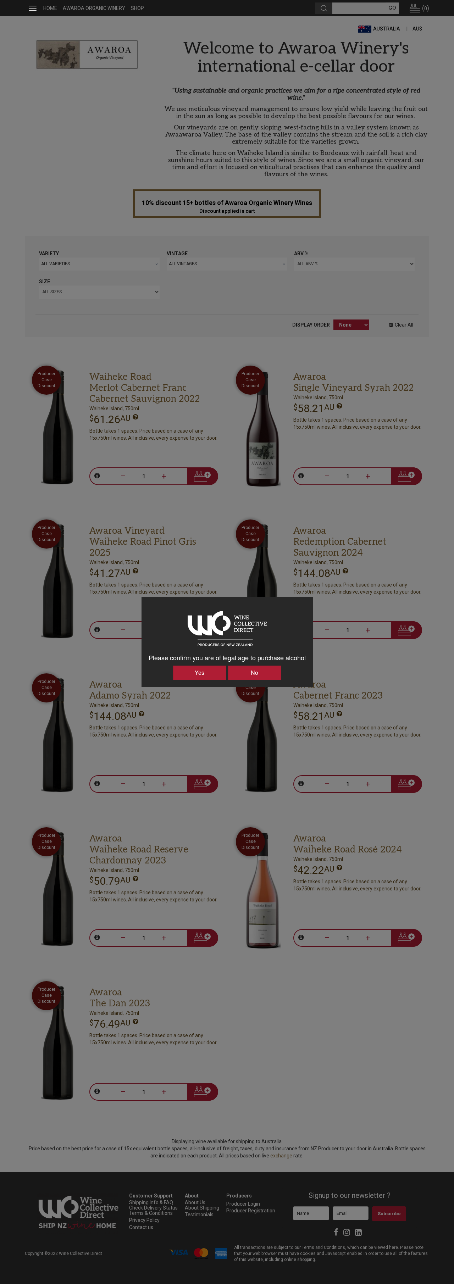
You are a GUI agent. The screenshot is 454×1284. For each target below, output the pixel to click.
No (254, 672)
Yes (199, 672)
